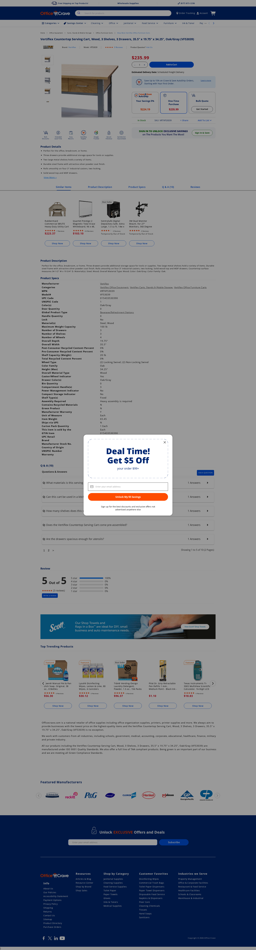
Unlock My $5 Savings (128, 497)
